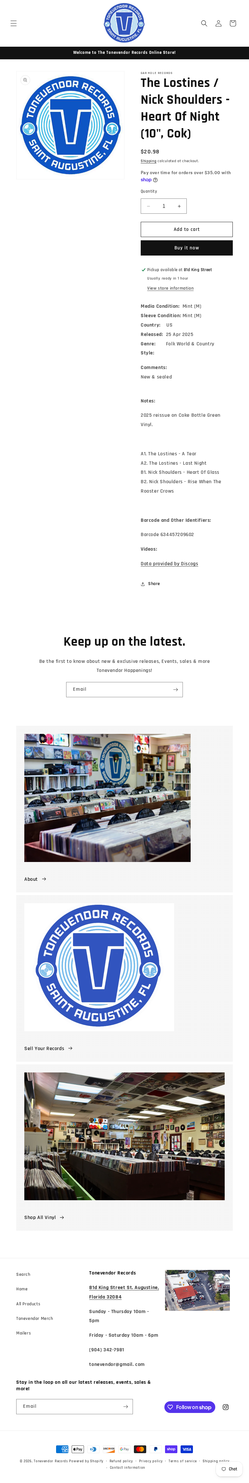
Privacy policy (151, 1461)
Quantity (149, 191)
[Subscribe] (175, 689)
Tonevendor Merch (34, 1319)
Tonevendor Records (51, 1461)
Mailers (23, 1333)
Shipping (149, 161)
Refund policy (121, 1461)
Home (22, 1289)
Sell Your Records (44, 1048)
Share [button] (154, 584)
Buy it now (186, 248)
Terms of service (182, 1461)
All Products (28, 1304)
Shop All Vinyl (40, 1217)
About (31, 879)
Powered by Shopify (86, 1461)
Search (23, 1274)
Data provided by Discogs (169, 563)
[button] (13, 23)
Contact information (127, 1467)
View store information (170, 288)
